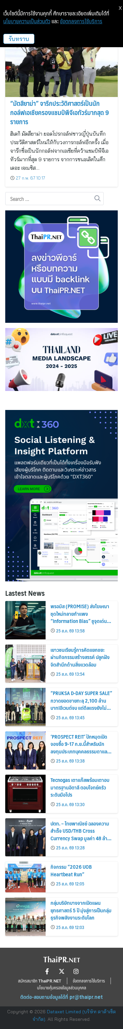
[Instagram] (76, 971)
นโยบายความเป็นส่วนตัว (26, 21)
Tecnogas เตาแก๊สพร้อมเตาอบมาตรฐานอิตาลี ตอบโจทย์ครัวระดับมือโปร (80, 787)
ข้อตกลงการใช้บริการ (81, 21)
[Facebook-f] (47, 971)
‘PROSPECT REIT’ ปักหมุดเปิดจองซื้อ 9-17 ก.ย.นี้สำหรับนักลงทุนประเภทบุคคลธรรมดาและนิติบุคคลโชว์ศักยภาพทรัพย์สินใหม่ (80, 751)
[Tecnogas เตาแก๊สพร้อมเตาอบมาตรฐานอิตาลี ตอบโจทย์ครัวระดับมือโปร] (25, 794)
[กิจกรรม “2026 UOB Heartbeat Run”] (25, 877)
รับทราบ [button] (19, 38)
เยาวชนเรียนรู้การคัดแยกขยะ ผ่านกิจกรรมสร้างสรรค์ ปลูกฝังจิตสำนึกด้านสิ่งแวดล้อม (80, 657)
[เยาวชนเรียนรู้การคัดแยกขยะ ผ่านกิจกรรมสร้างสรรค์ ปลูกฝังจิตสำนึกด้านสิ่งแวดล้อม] (25, 664)
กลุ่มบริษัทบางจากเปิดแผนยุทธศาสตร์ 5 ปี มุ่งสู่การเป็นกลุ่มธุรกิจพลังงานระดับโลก (81, 910)
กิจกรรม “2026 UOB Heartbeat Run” (71, 870)
